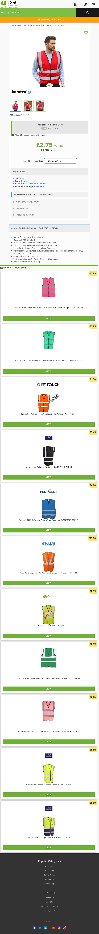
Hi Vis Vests (49, 866)
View (48, 318)
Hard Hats (49, 871)
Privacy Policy (49, 910)
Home (12, 25)
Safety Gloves (49, 875)
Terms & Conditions (49, 906)
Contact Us (49, 897)
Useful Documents (25, 215)
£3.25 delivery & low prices (49, 19)
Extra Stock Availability (27, 202)
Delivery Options (24, 208)
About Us (49, 902)
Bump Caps (50, 879)
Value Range (49, 883)
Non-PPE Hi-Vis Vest (37, 183)
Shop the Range (12, 12)
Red (23, 178)
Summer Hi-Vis (21, 25)
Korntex (24, 181)
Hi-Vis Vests (39, 186)
